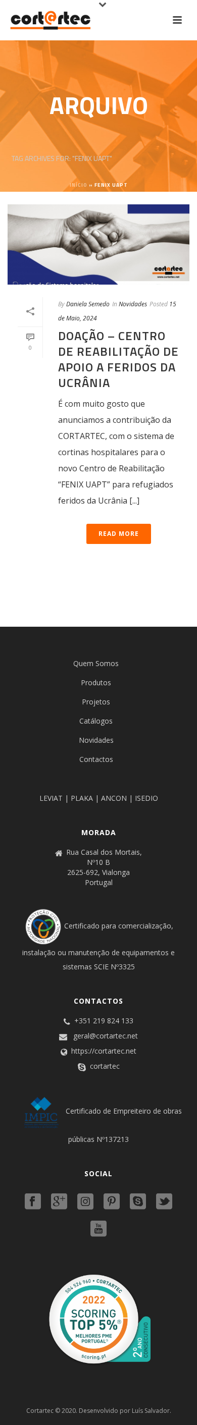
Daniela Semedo (88, 304)
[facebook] (33, 1202)
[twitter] (164, 1202)
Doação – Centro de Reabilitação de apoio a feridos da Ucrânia (118, 359)
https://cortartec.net (103, 1051)
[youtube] (98, 1229)
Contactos (96, 759)
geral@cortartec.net (105, 1035)
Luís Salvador (151, 1410)
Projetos (96, 701)
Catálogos (96, 721)
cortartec (105, 1066)
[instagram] (85, 1202)
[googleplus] (59, 1202)
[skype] (138, 1202)
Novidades (133, 304)
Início (78, 185)
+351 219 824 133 (103, 1020)
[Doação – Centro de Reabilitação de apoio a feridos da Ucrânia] (98, 244)
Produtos (96, 682)
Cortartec (40, 1410)
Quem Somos (96, 663)
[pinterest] (112, 1202)
